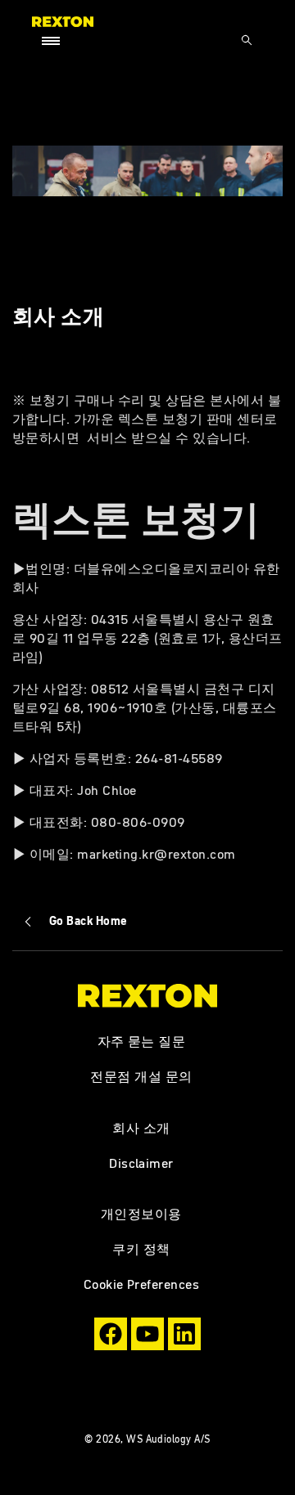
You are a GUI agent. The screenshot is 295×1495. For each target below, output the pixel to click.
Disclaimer (141, 1163)
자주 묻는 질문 (142, 1041)
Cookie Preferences (142, 1284)
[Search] (246, 40)
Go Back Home (88, 921)
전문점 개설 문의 (141, 1076)
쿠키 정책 (141, 1249)
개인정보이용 (141, 1214)
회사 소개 (141, 1128)
